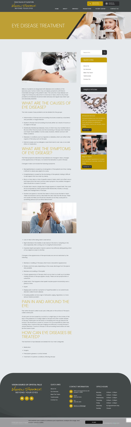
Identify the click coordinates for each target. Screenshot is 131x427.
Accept (94, 422)
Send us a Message (80, 406)
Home (56, 9)
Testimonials (87, 76)
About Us (86, 66)
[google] (32, 398)
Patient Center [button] (100, 9)
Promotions (87, 9)
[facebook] (22, 398)
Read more (86, 130)
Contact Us (114, 9)
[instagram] (27, 398)
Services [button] (75, 9)
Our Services (87, 69)
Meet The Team (88, 72)
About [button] (65, 9)
